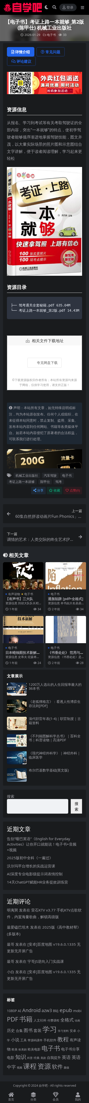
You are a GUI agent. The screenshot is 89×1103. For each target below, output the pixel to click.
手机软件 (50, 1040)
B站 (56, 1010)
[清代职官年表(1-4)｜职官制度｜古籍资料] (17, 723)
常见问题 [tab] (52, 51)
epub (66, 1010)
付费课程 (53, 1020)
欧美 (15, 1049)
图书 (28, 1030)
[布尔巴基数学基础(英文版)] (17, 774)
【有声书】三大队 (19, 598)
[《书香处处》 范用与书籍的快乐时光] (65, 629)
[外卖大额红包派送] (44, 84)
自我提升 (54, 1057)
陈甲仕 (45, 481)
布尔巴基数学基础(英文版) (49, 770)
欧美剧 (23, 1049)
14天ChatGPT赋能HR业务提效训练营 (37, 882)
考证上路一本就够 (22, 481)
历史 (11, 1030)
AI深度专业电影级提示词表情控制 (35, 873)
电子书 (51, 35)
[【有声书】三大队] (23, 575)
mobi (77, 1010)
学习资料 (63, 1031)
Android (31, 1010)
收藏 (57, 490)
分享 (40, 490)
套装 (38, 1030)
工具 (23, 1040)
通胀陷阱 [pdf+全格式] (65, 598)
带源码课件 (35, 1040)
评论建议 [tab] (24, 61)
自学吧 (43, 1085)
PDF (12, 1019)
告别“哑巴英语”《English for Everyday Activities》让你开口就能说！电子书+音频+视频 (41, 844)
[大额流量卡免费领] (44, 460)
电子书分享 (70, 1049)
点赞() (75, 490)
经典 (37, 1058)
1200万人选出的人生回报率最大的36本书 (55, 686)
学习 (50, 1029)
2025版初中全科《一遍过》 (30, 857)
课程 (30, 1066)
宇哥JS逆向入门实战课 (45, 961)
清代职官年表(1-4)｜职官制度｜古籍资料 (55, 720)
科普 (30, 1058)
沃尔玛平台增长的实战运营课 (31, 865)
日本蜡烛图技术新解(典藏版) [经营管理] (21, 654)
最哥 (10, 944)
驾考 (58, 481)
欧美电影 (34, 1049)
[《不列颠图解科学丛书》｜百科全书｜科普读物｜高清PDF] (17, 740)
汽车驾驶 (50, 475)
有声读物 (14, 594)
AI (19, 1010)
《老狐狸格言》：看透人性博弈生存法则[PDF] (55, 703)
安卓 (73, 1030)
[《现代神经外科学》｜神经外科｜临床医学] (17, 757)
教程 (63, 1039)
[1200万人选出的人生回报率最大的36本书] (17, 689)
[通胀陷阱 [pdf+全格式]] (65, 575)
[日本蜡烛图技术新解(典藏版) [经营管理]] (23, 629)
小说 (15, 1040)
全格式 (67, 1020)
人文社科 (40, 1020)
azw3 (47, 1010)
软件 (57, 1066)
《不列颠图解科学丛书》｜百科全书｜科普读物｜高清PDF (55, 738)
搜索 (10, 796)
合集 (19, 1030)
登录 (70, 7)
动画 (77, 1020)
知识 (20, 1056)
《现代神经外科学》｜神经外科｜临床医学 (55, 755)
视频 (19, 1067)
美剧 (43, 1058)
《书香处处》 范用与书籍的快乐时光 (66, 654)
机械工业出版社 (27, 475)
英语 (66, 1057)
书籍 (26, 1018)
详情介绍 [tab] (22, 51)
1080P (12, 1010)
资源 (44, 1066)
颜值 (66, 1067)
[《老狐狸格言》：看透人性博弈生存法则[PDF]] (17, 706)
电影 (10, 1057)
